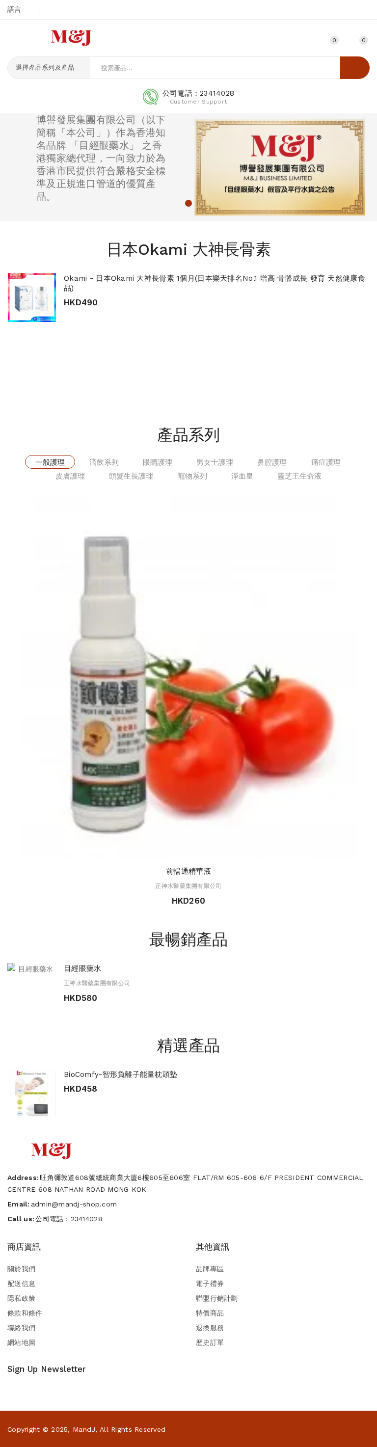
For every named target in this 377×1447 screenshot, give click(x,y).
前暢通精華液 (188, 871)
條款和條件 (24, 1313)
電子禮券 (210, 1283)
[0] (352, 38)
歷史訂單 (210, 1342)
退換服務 (210, 1328)
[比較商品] (109, 298)
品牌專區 (210, 1269)
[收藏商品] (91, 298)
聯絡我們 (21, 1328)
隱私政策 (21, 1298)
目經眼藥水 (82, 968)
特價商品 (210, 1313)
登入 (307, 39)
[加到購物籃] (74, 298)
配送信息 (21, 1283)
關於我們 (21, 1269)
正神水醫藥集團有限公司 (188, 886)
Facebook (366, 10)
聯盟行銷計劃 (217, 1298)
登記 (290, 39)
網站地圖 (21, 1342)
